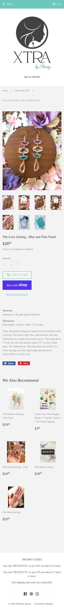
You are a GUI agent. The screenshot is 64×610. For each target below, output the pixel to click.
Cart (59, 4)
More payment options (17, 294)
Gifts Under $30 (22, 90)
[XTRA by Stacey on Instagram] (37, 594)
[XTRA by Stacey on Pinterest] (31, 594)
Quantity (7, 258)
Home (5, 90)
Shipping (7, 249)
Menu (9, 4)
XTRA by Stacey (23, 603)
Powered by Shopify (43, 603)
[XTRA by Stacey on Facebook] (25, 594)
